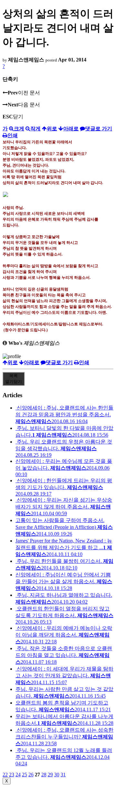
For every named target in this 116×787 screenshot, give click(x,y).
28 (43, 774)
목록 (13, 378)
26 (31, 774)
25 (24, 774)
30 (56, 774)
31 (63, 774)
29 (50, 774)
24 (18, 774)
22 (5, 774)
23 (11, 774)
